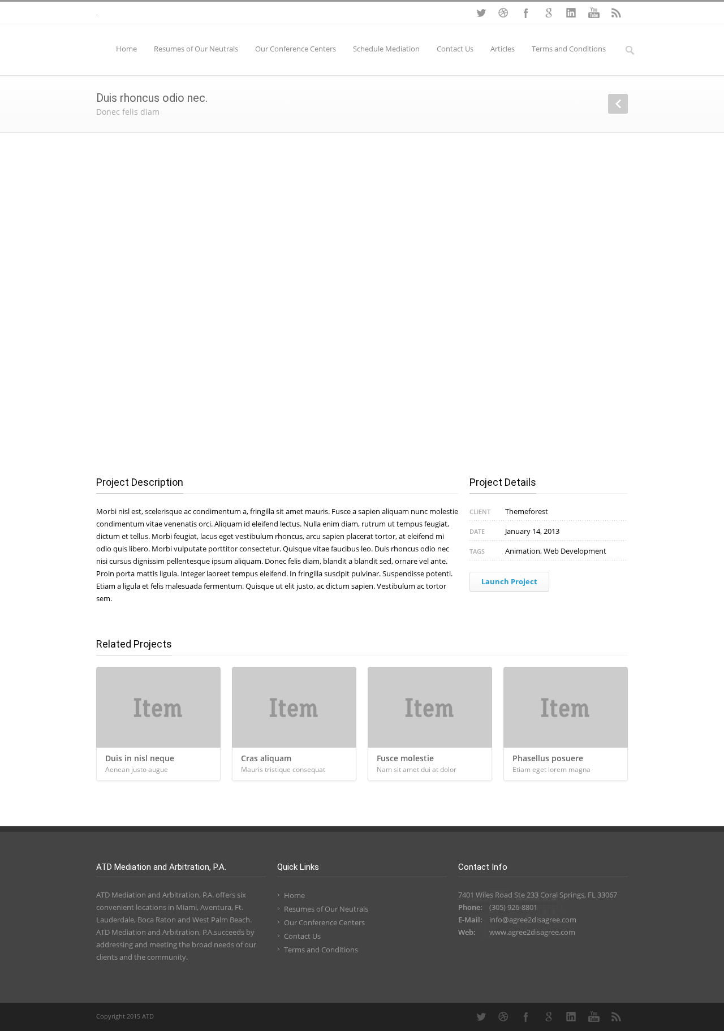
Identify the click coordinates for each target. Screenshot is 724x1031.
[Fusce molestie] (430, 707)
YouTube (594, 13)
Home (126, 49)
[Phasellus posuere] (565, 707)
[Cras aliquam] (294, 707)
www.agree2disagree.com (532, 932)
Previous (618, 104)
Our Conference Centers (295, 49)
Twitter (480, 13)
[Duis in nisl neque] (158, 707)
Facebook (526, 13)
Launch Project (509, 581)
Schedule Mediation (386, 49)
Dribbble (503, 13)
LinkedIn (571, 13)
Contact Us (455, 49)
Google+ (548, 13)
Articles (502, 49)
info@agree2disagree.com (532, 919)
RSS (616, 13)
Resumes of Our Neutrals (196, 49)
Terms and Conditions (569, 49)
